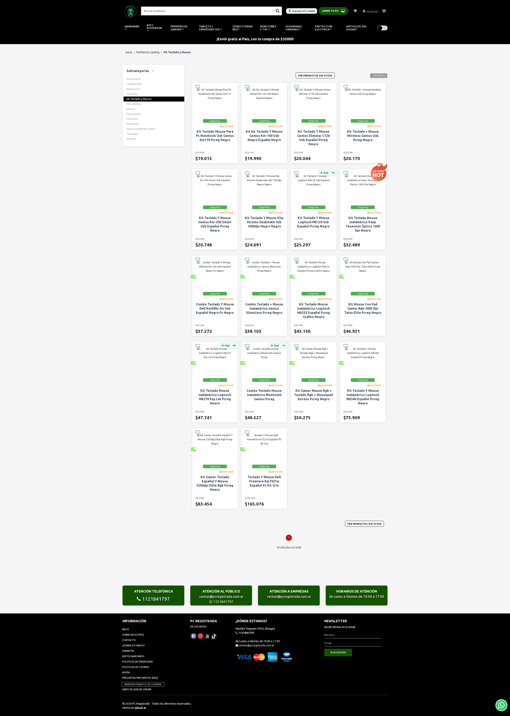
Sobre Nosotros (133, 634)
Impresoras (133, 89)
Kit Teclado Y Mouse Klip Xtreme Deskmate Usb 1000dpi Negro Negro (264, 222)
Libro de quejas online (136, 689)
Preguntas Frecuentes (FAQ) (140, 677)
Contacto (129, 640)
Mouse (131, 109)
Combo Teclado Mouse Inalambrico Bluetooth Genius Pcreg (264, 395)
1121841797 (155, 599)
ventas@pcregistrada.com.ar (221, 596)
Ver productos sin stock (315, 75)
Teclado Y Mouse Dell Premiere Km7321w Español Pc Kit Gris (264, 481)
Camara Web (134, 84)
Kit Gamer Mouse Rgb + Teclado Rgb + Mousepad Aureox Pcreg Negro (313, 395)
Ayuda (126, 672)
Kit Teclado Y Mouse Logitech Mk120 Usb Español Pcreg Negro (313, 222)
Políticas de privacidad (137, 661)
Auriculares (134, 79)
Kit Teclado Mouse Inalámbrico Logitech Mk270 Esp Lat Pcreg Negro (215, 397)
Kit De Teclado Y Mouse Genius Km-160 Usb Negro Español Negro (264, 136)
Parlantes (132, 118)
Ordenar (378, 75)
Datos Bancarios (133, 656)
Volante (131, 138)
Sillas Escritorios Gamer (141, 128)
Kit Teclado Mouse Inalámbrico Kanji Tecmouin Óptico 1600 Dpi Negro (363, 224)
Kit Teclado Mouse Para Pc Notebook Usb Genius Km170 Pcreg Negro (215, 136)
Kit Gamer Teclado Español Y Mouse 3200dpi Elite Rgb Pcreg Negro (214, 483)
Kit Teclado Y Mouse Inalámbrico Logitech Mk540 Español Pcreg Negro (362, 397)
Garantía (128, 651)
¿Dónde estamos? (133, 645)
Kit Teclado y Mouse (139, 99)
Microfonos (134, 104)
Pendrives (133, 123)
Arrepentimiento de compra (142, 684)
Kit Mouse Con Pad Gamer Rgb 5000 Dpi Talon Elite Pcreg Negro (362, 308)
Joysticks (132, 94)
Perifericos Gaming (147, 52)
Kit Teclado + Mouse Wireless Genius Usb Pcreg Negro (363, 136)
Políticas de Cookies (135, 667)
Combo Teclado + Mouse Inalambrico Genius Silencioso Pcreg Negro (264, 308)
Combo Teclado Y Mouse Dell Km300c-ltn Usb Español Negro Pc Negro (215, 308)
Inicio (129, 52)
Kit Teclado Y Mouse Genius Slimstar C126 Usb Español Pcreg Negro (313, 138)
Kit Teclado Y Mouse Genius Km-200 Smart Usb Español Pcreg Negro (214, 224)
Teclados (132, 133)
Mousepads (134, 114)
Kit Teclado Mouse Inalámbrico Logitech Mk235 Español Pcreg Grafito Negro (313, 310)
